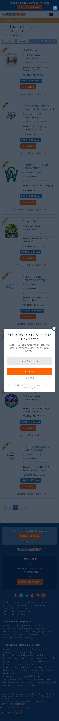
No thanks (29, 377)
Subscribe (29, 371)
